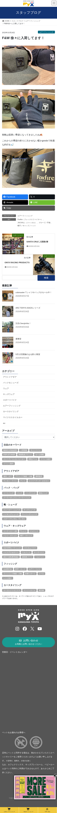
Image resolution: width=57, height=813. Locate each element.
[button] (28, 642)
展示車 (41, 590)
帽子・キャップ (26, 536)
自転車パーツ (27, 557)
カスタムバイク (30, 548)
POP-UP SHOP (9, 455)
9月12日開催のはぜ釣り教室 (27, 354)
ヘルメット (26, 552)
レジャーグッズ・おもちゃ (39, 481)
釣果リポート (30, 574)
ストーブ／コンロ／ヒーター (14, 459)
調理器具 (39, 476)
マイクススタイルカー (12, 417)
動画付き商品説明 (10, 450)
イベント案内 (8, 464)
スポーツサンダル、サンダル (14, 519)
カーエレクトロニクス (11, 590)
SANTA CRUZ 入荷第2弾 (37, 242)
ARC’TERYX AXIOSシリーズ (27, 308)
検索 (46, 278)
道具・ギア (7, 476)
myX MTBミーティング (12, 548)
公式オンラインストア (9, 811)
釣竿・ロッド (20, 569)
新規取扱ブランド (25, 455)
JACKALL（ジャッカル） (27, 223)
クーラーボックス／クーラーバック (16, 498)
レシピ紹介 (7, 578)
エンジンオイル (29, 590)
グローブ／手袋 (44, 223)
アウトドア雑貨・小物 (23, 476)
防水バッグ (43, 493)
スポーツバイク (10, 400)
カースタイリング (11, 411)
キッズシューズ (29, 510)
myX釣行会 (7, 569)
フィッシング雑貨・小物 (12, 574)
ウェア (6, 388)
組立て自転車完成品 (10, 557)
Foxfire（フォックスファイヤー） (30, 219)
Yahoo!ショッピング (28, 811)
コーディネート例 (10, 531)
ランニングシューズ (29, 514)
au (4, 423)
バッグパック (31, 493)
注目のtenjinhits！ (23, 323)
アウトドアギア (10, 377)
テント (22, 481)
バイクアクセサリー (10, 552)
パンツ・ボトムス (10, 536)
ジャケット (34, 531)
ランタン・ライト (10, 481)
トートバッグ (8, 493)
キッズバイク (39, 552)
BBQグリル (33, 459)
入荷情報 (23, 450)
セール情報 (39, 455)
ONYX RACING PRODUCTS (17, 262)
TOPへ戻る (47, 811)
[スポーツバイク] (13, 244)
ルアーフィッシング (46, 32)
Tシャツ (23, 531)
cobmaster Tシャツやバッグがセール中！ (33, 292)
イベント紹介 (46, 459)
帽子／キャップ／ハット (27, 226)
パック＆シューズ (11, 383)
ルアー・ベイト (35, 569)
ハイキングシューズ (10, 514)
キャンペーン (36, 450)
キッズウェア (9, 394)
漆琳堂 (18, 339)
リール (41, 574)
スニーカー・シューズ (11, 510)
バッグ (19, 493)
